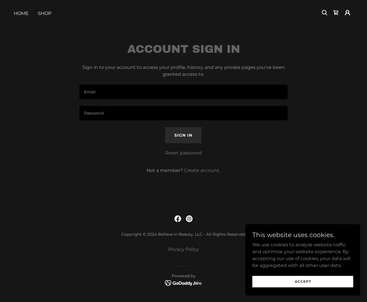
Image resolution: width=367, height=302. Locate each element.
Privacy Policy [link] (183, 249)
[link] (336, 12)
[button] (347, 12)
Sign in (183, 135)
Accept (303, 281)
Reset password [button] (183, 153)
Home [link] (21, 13)
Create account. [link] (202, 170)
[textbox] (183, 92)
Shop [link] (44, 13)
